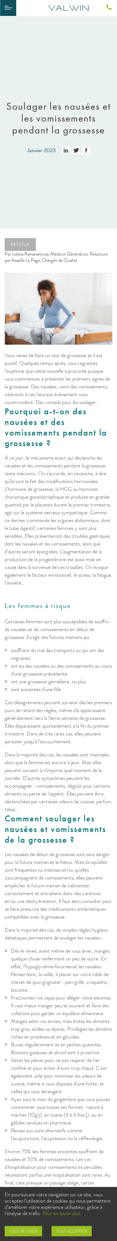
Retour (20, 244)
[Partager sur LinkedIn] (66, 150)
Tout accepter (71, 1231)
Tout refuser (23, 1231)
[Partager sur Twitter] (76, 150)
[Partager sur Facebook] (86, 150)
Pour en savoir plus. (61, 1213)
